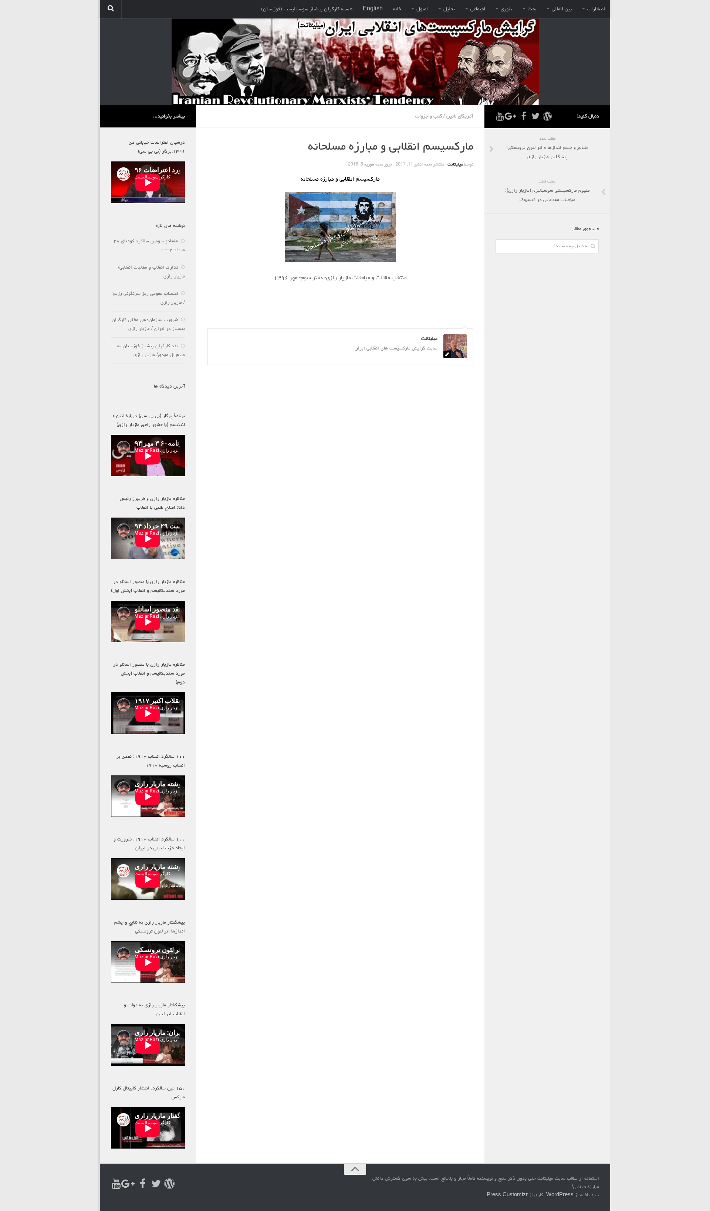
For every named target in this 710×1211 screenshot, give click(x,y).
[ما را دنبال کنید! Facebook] (523, 116)
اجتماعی (477, 9)
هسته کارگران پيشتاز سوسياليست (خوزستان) (306, 9)
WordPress (560, 1195)
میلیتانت (455, 164)
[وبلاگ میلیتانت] (547, 116)
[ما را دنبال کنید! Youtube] (500, 116)
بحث (532, 9)
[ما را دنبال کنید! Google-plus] (511, 116)
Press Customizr (507, 1195)
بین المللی (562, 9)
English (373, 9)
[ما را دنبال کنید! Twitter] (535, 116)
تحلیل (449, 9)
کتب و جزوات (428, 116)
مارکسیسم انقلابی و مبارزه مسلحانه (340, 179)
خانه (397, 9)
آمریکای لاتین (459, 116)
